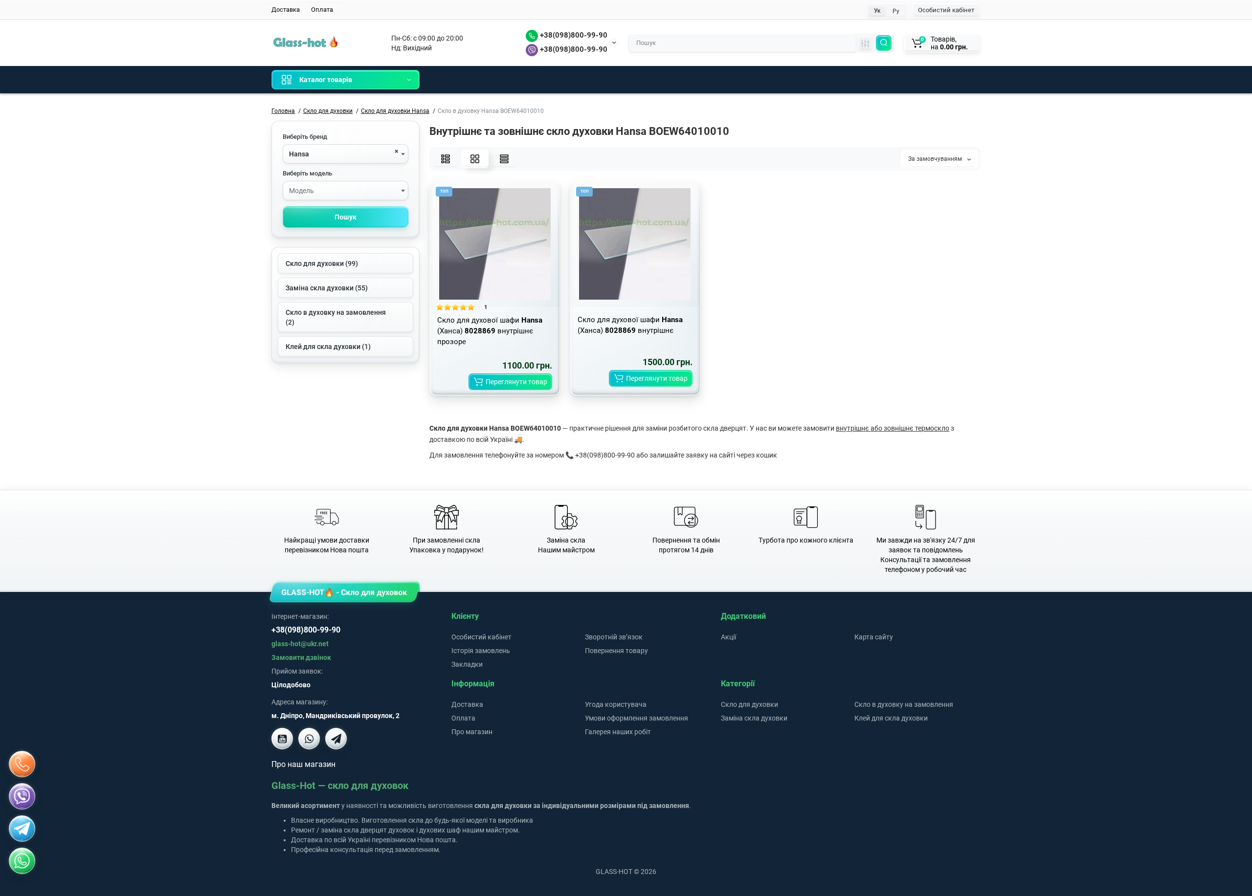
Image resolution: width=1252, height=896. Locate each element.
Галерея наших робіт (618, 732)
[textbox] (345, 191)
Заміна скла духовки (754, 718)
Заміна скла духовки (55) (327, 288)
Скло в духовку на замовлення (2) (336, 317)
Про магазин (471, 732)
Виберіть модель (307, 173)
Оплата (322, 9)
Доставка (285, 9)
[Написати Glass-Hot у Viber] (309, 738)
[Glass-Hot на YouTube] (282, 738)
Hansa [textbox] (299, 154)
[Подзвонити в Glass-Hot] (22, 764)
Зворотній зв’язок (614, 637)
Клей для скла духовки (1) (328, 346)
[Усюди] (865, 43)
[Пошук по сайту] (884, 43)
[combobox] (345, 154)
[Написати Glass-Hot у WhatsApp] (22, 861)
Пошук (346, 217)
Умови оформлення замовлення (636, 718)
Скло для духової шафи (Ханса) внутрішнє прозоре (489, 331)
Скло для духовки (749, 704)
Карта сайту (873, 637)
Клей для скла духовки (891, 718)
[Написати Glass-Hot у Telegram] (336, 738)
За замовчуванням (935, 158)
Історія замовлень (480, 651)
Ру (896, 11)
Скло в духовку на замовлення (903, 704)
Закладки (467, 664)
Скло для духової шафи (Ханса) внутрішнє (630, 325)
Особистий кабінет (946, 10)
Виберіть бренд (305, 136)
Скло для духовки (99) (322, 263)
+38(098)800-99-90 (572, 35)
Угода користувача (616, 704)
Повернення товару (616, 651)
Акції (728, 637)
